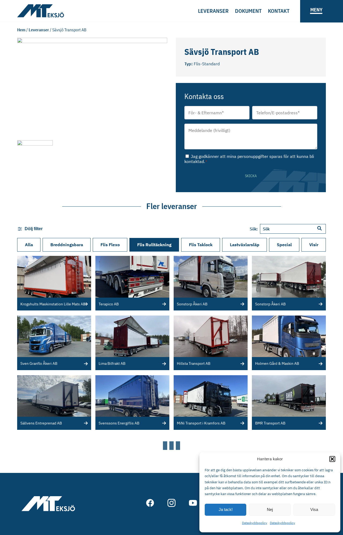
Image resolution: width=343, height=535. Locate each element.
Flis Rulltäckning (154, 244)
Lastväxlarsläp (244, 244)
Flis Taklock (200, 244)
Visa (314, 509)
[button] (332, 459)
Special (284, 244)
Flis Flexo (110, 244)
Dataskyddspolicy (254, 523)
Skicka (251, 175)
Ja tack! (226, 509)
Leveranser (213, 10)
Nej (270, 509)
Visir (313, 244)
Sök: (254, 229)
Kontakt (278, 10)
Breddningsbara (66, 244)
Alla (29, 244)
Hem (21, 29)
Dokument (248, 10)
